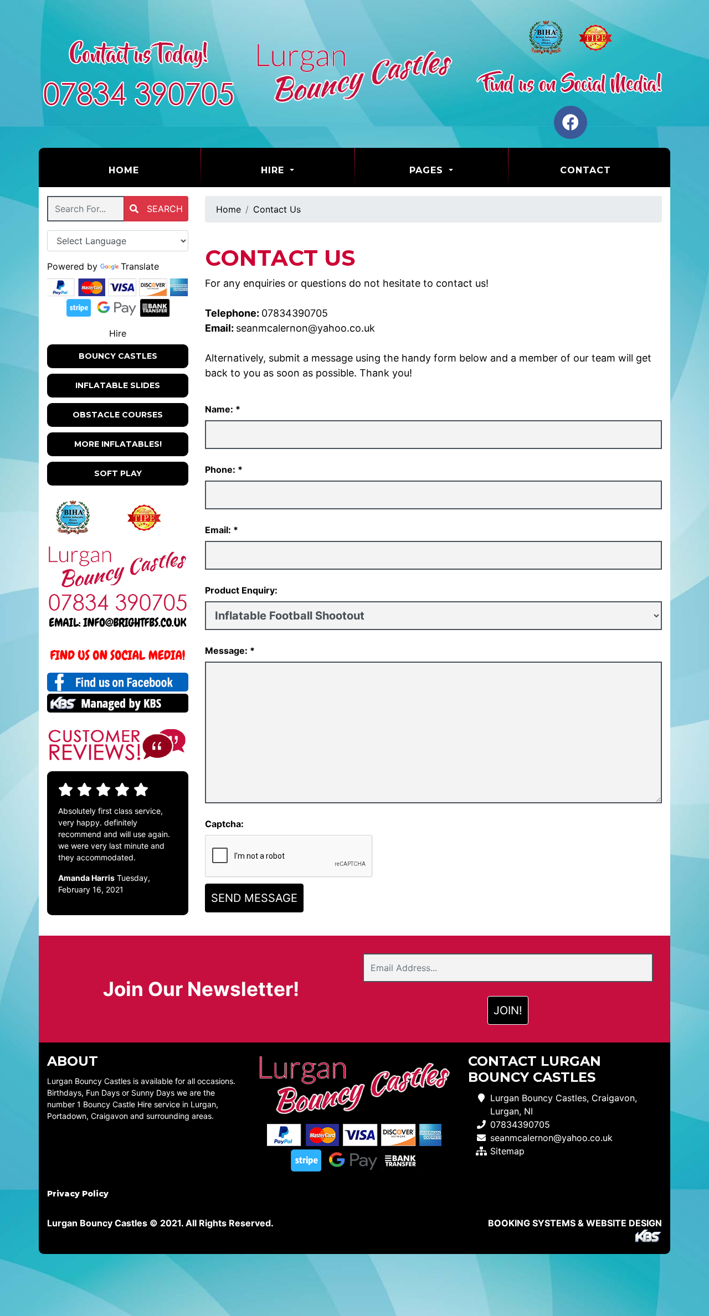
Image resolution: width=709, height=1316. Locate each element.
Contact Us (277, 209)
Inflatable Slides (117, 385)
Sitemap (507, 1151)
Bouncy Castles (118, 356)
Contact (585, 170)
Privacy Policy (78, 1194)
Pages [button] (427, 170)
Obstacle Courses (118, 415)
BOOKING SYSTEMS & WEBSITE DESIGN (575, 1223)
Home (151, 170)
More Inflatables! (118, 444)
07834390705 (294, 313)
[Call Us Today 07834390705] (117, 602)
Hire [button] (274, 170)
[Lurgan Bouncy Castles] (354, 74)
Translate (140, 266)
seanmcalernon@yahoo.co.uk (305, 328)
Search (163, 208)
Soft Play (118, 473)
